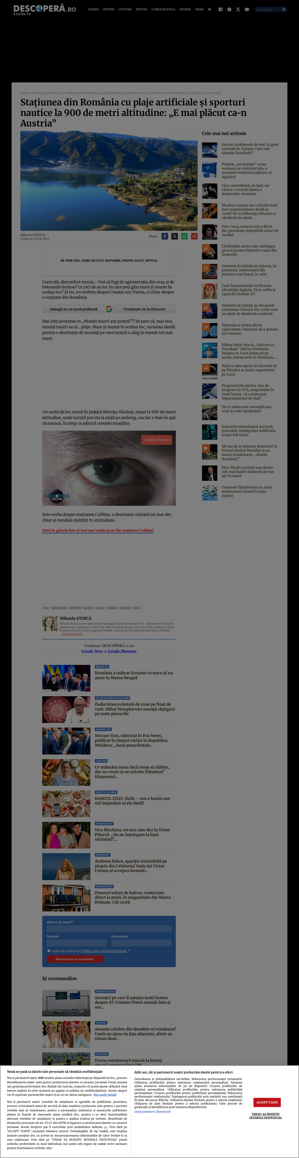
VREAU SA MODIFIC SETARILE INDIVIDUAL (265, 1115)
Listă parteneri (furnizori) (152, 1111)
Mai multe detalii (104, 1094)
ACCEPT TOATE (267, 1102)
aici (105, 1127)
